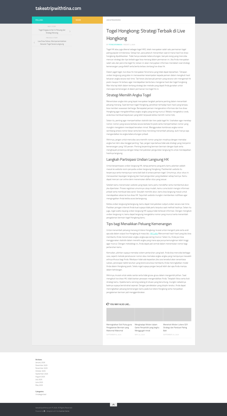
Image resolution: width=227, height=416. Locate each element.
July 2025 (38, 379)
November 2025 (41, 368)
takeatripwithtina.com (58, 8)
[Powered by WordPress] (44, 411)
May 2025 (39, 385)
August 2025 (40, 377)
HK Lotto (154, 233)
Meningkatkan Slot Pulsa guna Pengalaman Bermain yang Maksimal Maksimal (119, 327)
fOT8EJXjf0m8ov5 (115, 45)
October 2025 (40, 371)
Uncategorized (113, 20)
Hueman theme (64, 411)
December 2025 (41, 365)
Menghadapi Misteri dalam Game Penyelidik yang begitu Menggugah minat (147, 327)
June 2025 (39, 382)
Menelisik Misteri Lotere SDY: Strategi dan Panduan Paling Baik (175, 327)
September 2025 (41, 374)
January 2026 (40, 362)
